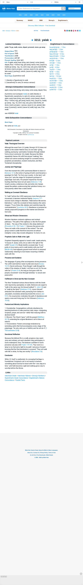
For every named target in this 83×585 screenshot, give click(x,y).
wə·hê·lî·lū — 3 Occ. (56, 87)
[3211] (2, 267)
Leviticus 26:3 (23, 207)
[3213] (80, 267)
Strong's (8, 30)
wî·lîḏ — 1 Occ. (55, 65)
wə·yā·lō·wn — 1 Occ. (57, 58)
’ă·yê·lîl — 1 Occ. (55, 69)
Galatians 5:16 (26, 289)
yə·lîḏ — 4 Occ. (55, 67)
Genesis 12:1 (10, 173)
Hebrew (13, 30)
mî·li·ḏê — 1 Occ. (55, 63)
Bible (4, 30)
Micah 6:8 (8, 249)
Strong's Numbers (38, 376)
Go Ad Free (3, 576)
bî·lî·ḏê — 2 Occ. (55, 61)
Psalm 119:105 (26, 345)
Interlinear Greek (10, 376)
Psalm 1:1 (22, 226)
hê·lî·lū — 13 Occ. (55, 76)
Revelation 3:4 (37, 351)
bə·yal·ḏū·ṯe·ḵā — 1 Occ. (58, 47)
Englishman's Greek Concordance (16, 378)
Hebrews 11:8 (36, 182)
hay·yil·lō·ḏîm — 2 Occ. (57, 56)
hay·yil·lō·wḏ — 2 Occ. (57, 54)
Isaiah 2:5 (13, 245)
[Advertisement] (41, 421)
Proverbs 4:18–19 (11, 226)
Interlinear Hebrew (24, 376)
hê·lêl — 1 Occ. (55, 72)
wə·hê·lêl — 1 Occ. (56, 83)
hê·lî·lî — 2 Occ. (55, 74)
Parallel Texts (20, 380)
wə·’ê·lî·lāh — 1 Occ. (56, 81)
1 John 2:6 (39, 287)
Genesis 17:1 (37, 198)
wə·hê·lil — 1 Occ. (56, 85)
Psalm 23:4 (16, 270)
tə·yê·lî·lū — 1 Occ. (56, 78)
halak (25, 94)
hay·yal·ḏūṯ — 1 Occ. (56, 49)
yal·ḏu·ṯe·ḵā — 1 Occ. (57, 52)
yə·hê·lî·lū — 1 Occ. (56, 89)
